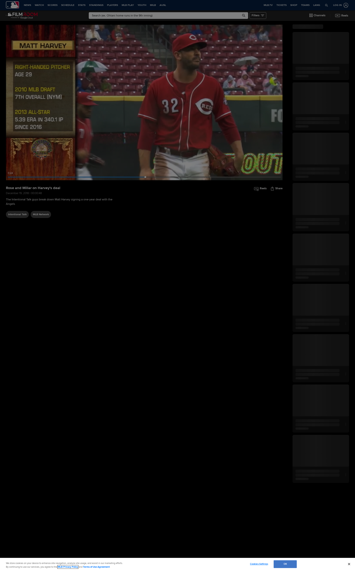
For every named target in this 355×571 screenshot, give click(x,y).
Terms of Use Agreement (96, 566)
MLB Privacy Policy (68, 566)
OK (285, 563)
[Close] (349, 564)
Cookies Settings (259, 563)
